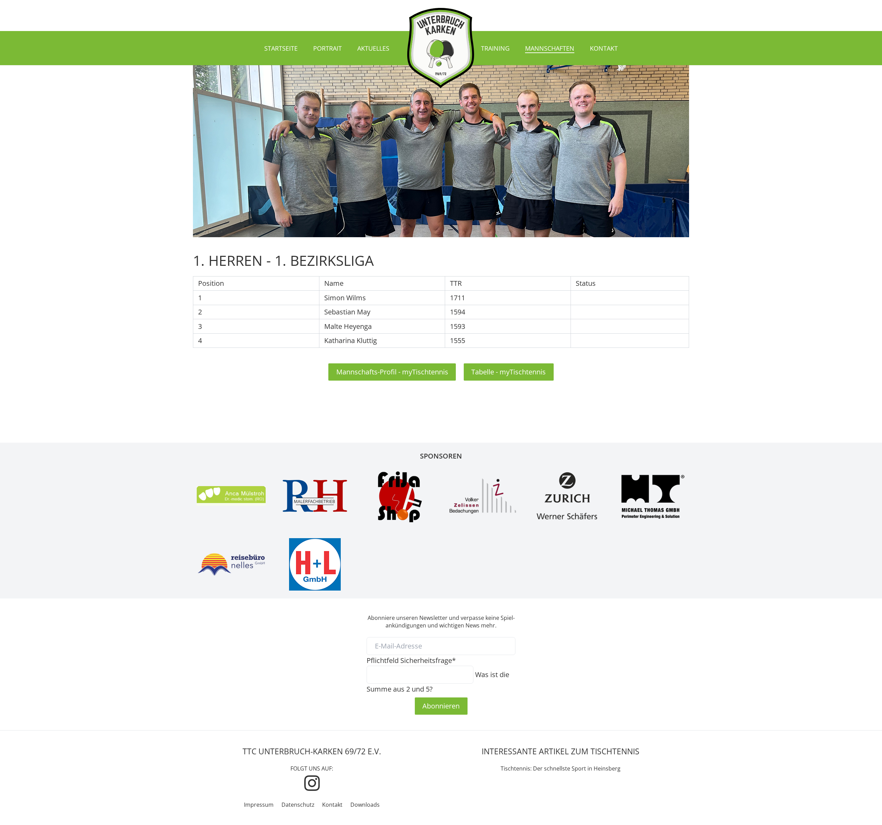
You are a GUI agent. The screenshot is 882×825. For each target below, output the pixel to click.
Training (495, 48)
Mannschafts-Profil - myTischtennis (392, 371)
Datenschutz (298, 804)
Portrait (327, 48)
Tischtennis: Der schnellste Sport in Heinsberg (561, 768)
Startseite (281, 48)
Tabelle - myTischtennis (508, 371)
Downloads (365, 804)
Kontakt (604, 48)
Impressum (259, 804)
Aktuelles (373, 48)
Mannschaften (549, 48)
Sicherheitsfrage (411, 660)
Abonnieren (441, 706)
